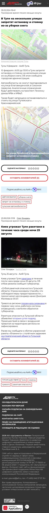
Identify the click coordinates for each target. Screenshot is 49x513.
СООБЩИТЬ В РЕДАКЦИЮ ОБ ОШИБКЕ (21, 428)
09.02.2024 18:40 (8, 10)
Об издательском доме (15, 402)
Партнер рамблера (24, 501)
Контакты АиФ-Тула (12, 419)
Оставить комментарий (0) (24, 178)
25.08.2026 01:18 (8, 218)
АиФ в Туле (21, 269)
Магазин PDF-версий (13, 406)
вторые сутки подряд (24, 318)
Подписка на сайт (12, 415)
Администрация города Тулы (14, 61)
